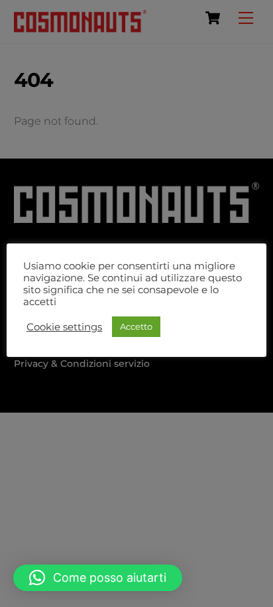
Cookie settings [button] (64, 327)
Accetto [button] (136, 326)
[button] (97, 578)
